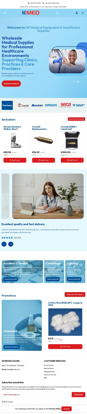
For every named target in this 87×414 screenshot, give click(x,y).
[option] (43, 144)
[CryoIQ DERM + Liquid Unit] (72, 140)
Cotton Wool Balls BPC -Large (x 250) (65, 304)
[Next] (10, 244)
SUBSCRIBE (78, 395)
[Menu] (4, 12)
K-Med (10, 402)
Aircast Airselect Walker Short (12, 128)
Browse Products (11, 83)
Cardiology (53, 263)
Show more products (75, 294)
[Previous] (3, 244)
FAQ (45, 378)
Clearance (10, 331)
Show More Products (76, 119)
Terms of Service (50, 375)
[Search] (57, 13)
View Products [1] (52, 279)
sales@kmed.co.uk (13, 369)
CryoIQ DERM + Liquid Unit (69, 128)
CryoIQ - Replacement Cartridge (39, 128)
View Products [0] (11, 279)
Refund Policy (49, 368)
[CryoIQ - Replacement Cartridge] (43, 140)
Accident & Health (15, 263)
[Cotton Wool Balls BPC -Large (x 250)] (65, 322)
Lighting (72, 263)
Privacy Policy (49, 365)
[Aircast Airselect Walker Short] (15, 140)
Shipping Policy (49, 372)
